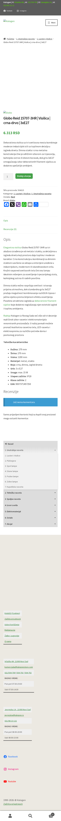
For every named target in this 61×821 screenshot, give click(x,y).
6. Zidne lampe (11, 481)
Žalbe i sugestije (12, 635)
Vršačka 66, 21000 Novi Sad (16, 661)
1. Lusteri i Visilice (44, 38)
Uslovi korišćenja (12, 624)
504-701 (20, 672)
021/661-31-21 (8, 5)
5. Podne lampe (12, 476)
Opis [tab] (5, 220)
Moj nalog (10, 816)
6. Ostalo (9, 517)
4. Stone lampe (11, 471)
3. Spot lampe (11, 466)
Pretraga (30, 816)
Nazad (10, 444)
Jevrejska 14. (46, 2)
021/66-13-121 (11, 721)
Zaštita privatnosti (13, 619)
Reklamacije (10, 630)
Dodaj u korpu (24, 176)
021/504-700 (32, 2)
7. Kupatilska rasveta (14, 486)
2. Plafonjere (10, 460)
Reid (13, 197)
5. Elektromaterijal (13, 511)
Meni (53, 22)
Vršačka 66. (19, 2)
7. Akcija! (8, 524)
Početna (10, 38)
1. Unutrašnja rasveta (25, 38)
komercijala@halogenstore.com (19, 667)
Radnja (6, 315)
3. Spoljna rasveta (13, 499)
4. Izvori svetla (11, 505)
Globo (12, 200)
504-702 (28, 672)
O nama (8, 641)
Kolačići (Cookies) (12, 613)
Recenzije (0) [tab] (9, 229)
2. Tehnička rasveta (13, 492)
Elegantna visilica (12, 247)
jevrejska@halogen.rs (14, 715)
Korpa (47, 813)
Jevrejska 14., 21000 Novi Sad (18, 709)
